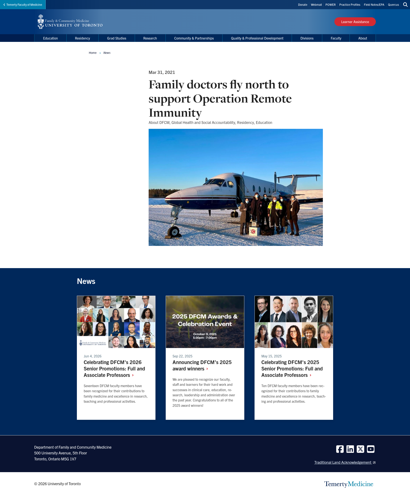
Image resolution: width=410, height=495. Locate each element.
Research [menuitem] (150, 38)
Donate (302, 4)
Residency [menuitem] (82, 38)
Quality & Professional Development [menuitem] (257, 38)
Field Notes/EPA (374, 4)
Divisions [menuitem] (306, 38)
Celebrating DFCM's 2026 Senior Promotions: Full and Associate (114, 368)
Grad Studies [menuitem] (116, 38)
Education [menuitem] (50, 38)
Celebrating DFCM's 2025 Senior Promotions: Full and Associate (292, 368)
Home (93, 52)
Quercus (393, 4)
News (106, 52)
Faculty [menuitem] (336, 38)
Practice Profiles (349, 4)
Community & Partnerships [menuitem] (194, 38)
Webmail (316, 4)
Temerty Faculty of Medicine (24, 4)
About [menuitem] (362, 38)
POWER (330, 4)
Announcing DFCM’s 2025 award (202, 365)
